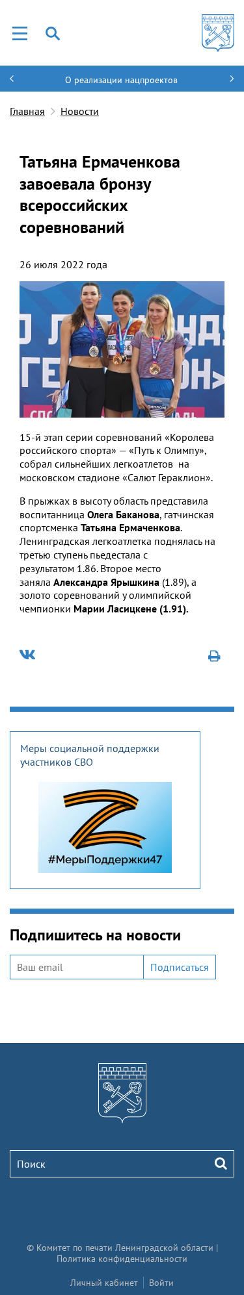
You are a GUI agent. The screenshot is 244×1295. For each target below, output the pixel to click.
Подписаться (179, 967)
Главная (27, 111)
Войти (161, 1283)
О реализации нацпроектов (121, 80)
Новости (80, 111)
